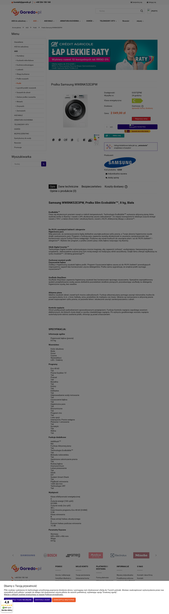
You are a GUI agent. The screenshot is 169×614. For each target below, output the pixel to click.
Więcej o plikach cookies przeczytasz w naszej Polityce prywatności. (33, 594)
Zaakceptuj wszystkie (64, 600)
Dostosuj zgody (42, 600)
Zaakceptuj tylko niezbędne (18, 600)
